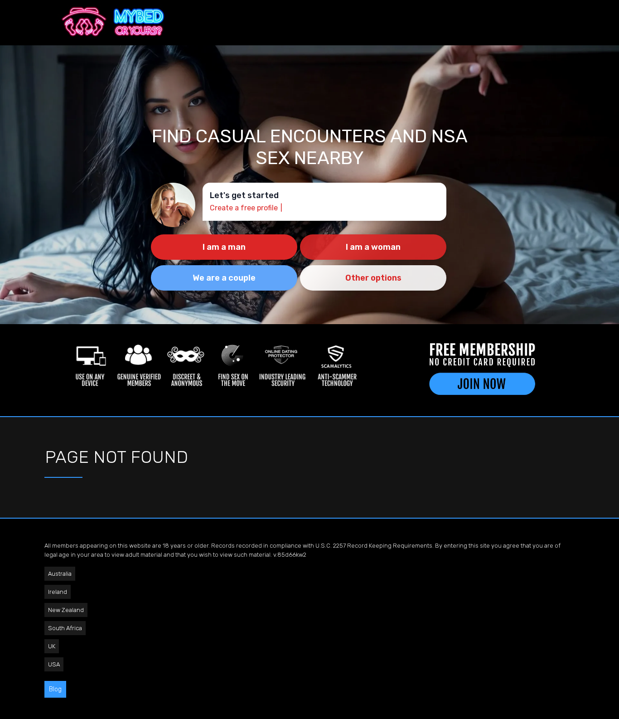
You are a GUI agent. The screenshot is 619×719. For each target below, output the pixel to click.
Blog (55, 689)
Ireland (57, 591)
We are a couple (224, 278)
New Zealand (66, 610)
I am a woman (373, 247)
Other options (373, 278)
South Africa (65, 628)
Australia (60, 573)
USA (54, 664)
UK (51, 646)
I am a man (224, 247)
